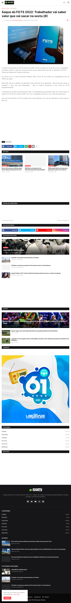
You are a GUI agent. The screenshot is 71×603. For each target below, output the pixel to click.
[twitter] (31, 501)
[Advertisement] (35, 127)
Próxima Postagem (63, 220)
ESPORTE (35, 517)
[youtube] (35, 501)
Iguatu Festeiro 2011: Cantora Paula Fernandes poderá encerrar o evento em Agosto (36, 273)
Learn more (16, 594)
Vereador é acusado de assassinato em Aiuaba (25, 257)
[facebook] (27, 501)
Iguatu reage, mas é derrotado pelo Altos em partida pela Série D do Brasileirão (34, 331)
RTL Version (45, 597)
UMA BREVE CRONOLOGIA (19, 569)
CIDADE (35, 431)
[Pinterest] (29, 146)
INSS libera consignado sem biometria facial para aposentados (35, 168)
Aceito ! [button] (7, 598)
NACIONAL (13, 8)
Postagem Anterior (8, 220)
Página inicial (5, 8)
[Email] (33, 146)
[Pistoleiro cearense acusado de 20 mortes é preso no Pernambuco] (6, 267)
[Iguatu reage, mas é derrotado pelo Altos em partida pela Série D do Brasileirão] (6, 333)
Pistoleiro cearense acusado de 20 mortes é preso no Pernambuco (31, 265)
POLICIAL (35, 440)
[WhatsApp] (26, 146)
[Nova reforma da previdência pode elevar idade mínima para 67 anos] (6, 543)
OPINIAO (35, 437)
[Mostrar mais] (36, 146)
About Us (29, 597)
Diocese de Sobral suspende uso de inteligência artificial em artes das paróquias (35, 557)
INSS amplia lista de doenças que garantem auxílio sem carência (58, 168)
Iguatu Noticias (41, 600)
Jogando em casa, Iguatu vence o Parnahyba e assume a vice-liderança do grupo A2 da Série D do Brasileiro (40, 339)
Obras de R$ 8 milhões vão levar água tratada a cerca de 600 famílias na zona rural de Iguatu (38, 549)
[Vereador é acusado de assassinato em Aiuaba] (6, 259)
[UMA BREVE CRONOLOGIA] (6, 571)
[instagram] (39, 501)
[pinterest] (43, 501)
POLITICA (35, 444)
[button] (2, 2)
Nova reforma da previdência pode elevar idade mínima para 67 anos (12, 168)
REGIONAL (35, 447)
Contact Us (37, 597)
